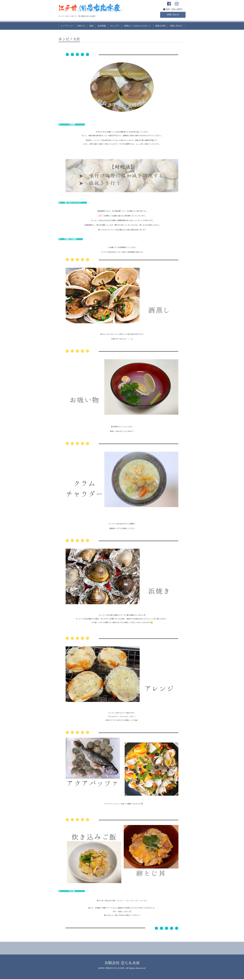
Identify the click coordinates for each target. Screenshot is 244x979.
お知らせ (81, 26)
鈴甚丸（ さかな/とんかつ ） (137, 26)
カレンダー (115, 26)
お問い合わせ (173, 15)
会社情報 (102, 26)
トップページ (67, 26)
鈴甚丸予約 (160, 26)
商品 (91, 26)
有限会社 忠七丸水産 (122, 963)
